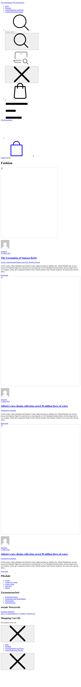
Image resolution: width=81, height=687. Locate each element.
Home (3, 158)
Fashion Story (20, 262)
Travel (38, 262)
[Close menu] (21, 74)
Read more (4, 275)
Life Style (28, 262)
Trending (13, 410)
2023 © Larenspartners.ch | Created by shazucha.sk (18, 614)
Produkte (8, 8)
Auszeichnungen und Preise (14, 10)
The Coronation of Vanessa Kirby (19, 257)
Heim (7, 6)
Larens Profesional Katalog (14, 12)
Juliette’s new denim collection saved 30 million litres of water (34, 406)
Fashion (13, 262)
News (34, 262)
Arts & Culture (6, 262)
